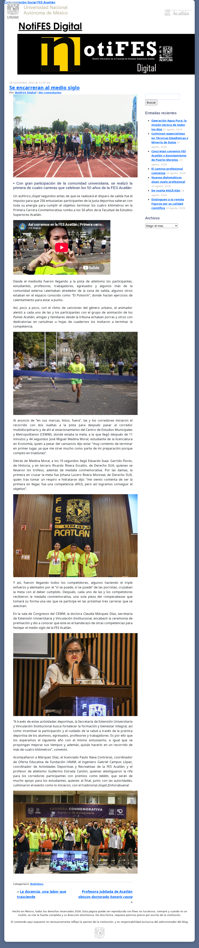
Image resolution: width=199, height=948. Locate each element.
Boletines (37, 884)
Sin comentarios (49, 92)
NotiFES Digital (50, 25)
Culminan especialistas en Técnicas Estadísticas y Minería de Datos (169, 138)
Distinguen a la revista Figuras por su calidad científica (167, 203)
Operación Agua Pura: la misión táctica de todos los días (169, 124)
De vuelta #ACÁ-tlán (165, 190)
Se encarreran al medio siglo (44, 87)
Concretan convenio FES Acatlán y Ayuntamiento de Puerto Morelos (168, 155)
